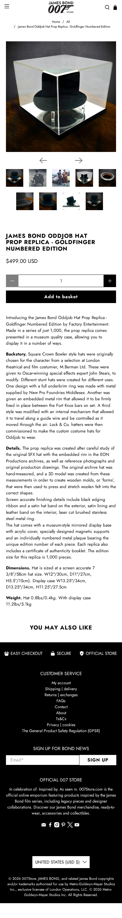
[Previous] (43, 160)
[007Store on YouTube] (76, 826)
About (61, 713)
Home (56, 21)
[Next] (79, 160)
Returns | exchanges (61, 695)
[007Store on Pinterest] (63, 826)
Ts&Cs (61, 719)
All (68, 21)
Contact (61, 707)
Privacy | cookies (61, 725)
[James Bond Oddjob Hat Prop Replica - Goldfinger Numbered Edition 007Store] (61, 96)
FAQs (61, 701)
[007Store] (61, 7)
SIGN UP (97, 760)
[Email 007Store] (43, 826)
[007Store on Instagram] (56, 826)
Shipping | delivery (61, 689)
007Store (29, 878)
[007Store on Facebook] (50, 826)
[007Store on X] (70, 826)
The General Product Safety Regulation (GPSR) (61, 731)
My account (61, 683)
